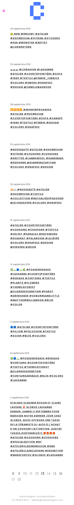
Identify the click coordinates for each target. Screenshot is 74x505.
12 (37, 474)
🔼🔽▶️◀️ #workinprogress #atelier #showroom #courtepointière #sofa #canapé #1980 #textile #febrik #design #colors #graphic (36, 118)
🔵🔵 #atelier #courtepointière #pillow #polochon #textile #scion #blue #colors (34, 331)
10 (25, 474)
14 (48, 474)
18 (19, 480)
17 (13, 480)
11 (30, 474)
